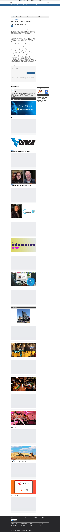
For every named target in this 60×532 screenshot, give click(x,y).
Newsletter (40, 4)
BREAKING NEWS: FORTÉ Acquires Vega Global (42, 98)
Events (27, 4)
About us (31, 525)
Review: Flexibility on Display (42, 95)
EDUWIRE (40, 0)
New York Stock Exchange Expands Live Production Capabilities (42, 107)
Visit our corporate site (41, 517)
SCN (24, 0)
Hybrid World (28, 16)
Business (18, 4)
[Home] (21, 0)
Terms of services (22, 77)
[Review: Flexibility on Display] (43, 92)
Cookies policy (41, 523)
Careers (12, 527)
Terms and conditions (14, 523)
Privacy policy (32, 523)
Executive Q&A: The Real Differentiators (42, 101)
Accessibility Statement (14, 525)
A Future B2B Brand (23, 527)
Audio (16, 16)
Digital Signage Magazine (34, 0)
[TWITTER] (15, 91)
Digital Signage (22, 16)
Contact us (40, 525)
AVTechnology (28, 0)
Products (14, 4)
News (17, 86)
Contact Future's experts (24, 523)
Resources (31, 4)
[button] (48, 2)
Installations (23, 4)
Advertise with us (23, 525)
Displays (39, 16)
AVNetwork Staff (18, 89)
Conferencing (34, 16)
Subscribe (35, 4)
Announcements (17, 19)
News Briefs (13, 86)
